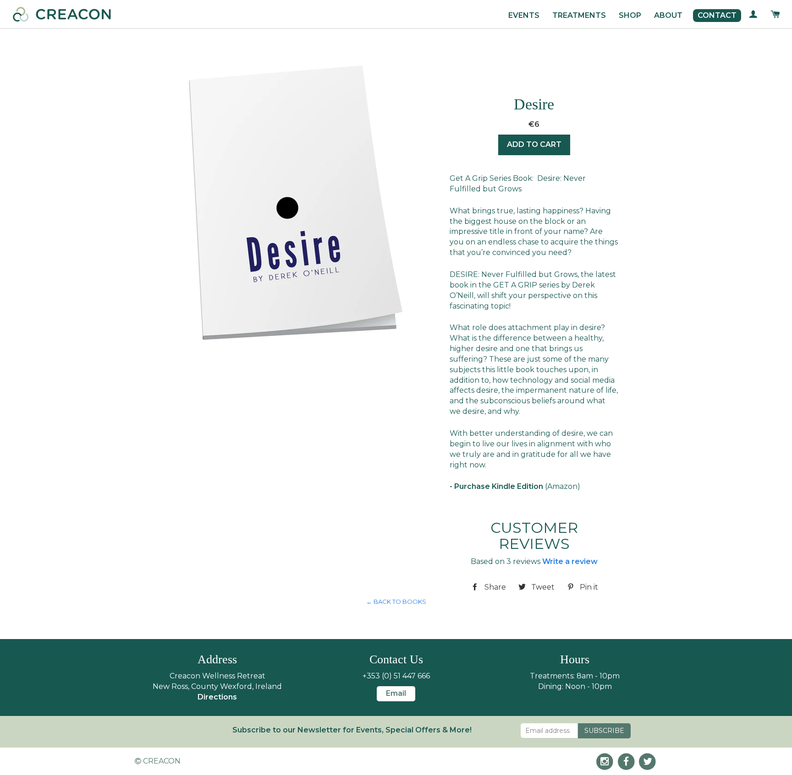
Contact (717, 15)
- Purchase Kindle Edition (496, 486)
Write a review (570, 561)
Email (396, 693)
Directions (217, 697)
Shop (630, 15)
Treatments (579, 15)
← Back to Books (396, 601)
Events (523, 15)
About (668, 15)
